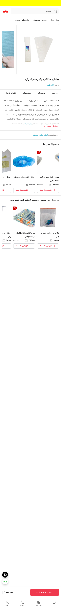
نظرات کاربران (10, 93)
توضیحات (42, 93)
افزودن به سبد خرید (44, 592)
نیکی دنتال (54, 20)
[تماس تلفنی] (5, 575)
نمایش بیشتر (52, 126)
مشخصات (27, 93)
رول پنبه (28, 123)
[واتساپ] (5, 581)
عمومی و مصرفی (40, 20)
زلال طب (50, 85)
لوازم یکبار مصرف (22, 20)
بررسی (55, 93)
